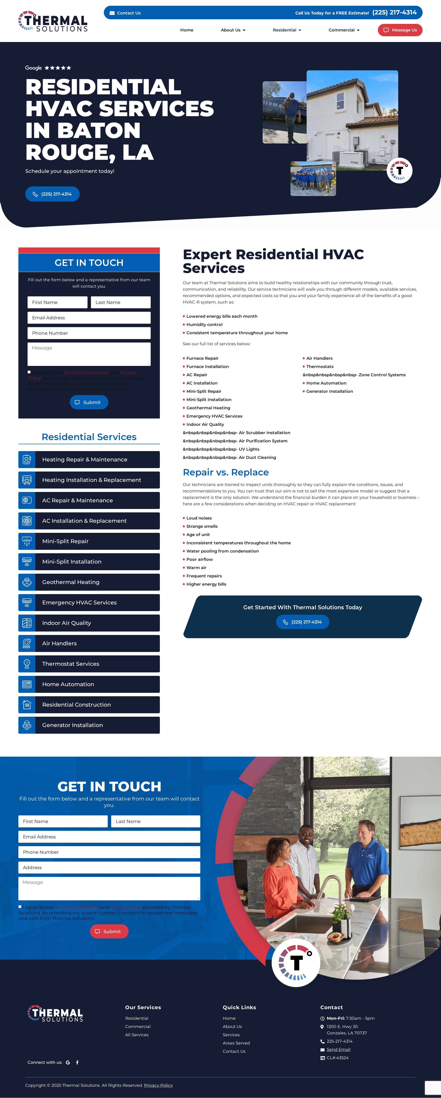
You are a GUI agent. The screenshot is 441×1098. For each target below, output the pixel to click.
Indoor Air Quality (66, 623)
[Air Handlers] (26, 643)
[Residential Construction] (26, 704)
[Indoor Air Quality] (26, 623)
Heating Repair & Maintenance (84, 459)
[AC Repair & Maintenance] (26, 500)
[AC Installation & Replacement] (26, 520)
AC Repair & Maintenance (77, 500)
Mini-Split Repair (65, 541)
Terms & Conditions (86, 372)
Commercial (342, 30)
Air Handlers (59, 643)
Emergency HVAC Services (79, 602)
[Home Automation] (26, 684)
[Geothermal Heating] (26, 582)
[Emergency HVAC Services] (26, 602)
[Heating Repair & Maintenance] (26, 459)
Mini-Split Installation (72, 561)
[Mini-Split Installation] (26, 561)
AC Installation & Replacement (84, 521)
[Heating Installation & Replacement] (26, 480)
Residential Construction (76, 705)
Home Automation (68, 684)
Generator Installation (72, 725)
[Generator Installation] (26, 725)
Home (186, 30)
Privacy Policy (126, 907)
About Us (230, 30)
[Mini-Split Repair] (26, 541)
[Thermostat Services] (26, 663)
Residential (284, 30)
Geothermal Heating (71, 582)
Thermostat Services (70, 664)
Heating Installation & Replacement (91, 480)
